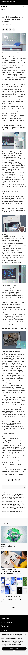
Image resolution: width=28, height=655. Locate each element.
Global (3, 3)
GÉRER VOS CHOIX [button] (14, 648)
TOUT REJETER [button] (8, 652)
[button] (26, 6)
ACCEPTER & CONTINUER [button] (20, 652)
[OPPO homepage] (4, 6)
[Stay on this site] (26, 2)
